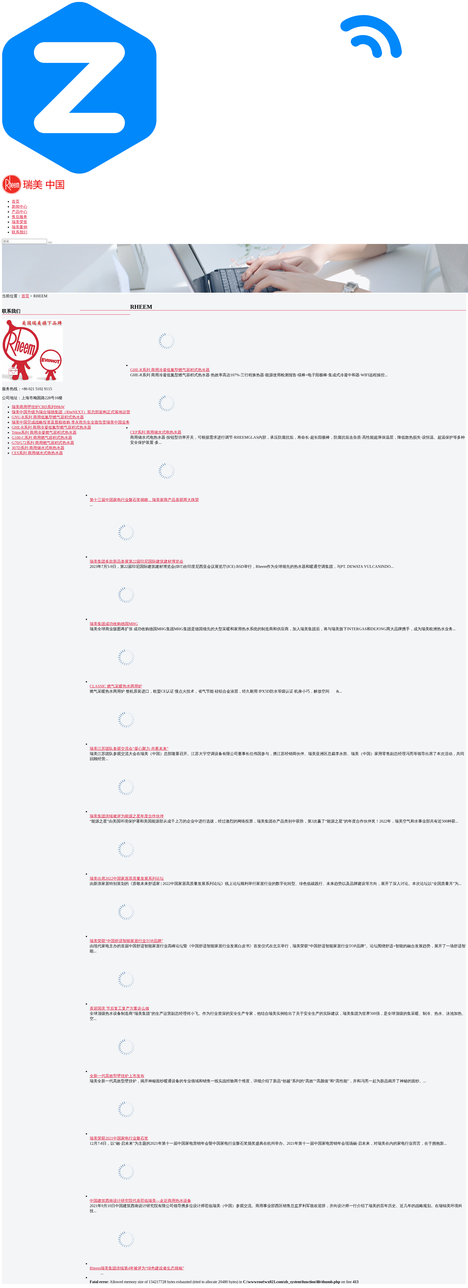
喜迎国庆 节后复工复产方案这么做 (119, 1008)
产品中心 (19, 212)
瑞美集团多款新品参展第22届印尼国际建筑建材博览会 (136, 561)
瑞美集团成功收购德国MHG (114, 624)
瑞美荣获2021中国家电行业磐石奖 (119, 1138)
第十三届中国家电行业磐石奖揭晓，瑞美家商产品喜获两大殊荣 (144, 500)
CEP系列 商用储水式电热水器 (155, 432)
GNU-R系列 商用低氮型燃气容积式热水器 (48, 417)
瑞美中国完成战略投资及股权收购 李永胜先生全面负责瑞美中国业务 (71, 422)
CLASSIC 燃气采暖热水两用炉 (116, 686)
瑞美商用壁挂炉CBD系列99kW (38, 407)
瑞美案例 (19, 227)
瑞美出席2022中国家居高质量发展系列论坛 (127, 878)
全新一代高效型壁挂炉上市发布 (117, 1076)
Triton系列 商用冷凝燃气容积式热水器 (44, 432)
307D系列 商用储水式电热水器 (38, 448)
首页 (16, 201)
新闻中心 (19, 206)
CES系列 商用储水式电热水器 (37, 453)
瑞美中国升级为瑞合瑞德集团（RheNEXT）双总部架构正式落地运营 (71, 412)
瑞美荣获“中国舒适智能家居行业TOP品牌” (126, 941)
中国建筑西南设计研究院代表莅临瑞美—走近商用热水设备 (140, 1201)
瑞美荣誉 (19, 222)
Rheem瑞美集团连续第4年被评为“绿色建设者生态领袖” (137, 1268)
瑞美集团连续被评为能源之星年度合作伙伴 (127, 816)
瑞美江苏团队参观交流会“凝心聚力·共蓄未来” (129, 748)
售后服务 (19, 217)
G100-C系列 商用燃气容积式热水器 (42, 438)
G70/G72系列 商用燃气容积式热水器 (43, 443)
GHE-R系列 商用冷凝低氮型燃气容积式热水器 (51, 427)
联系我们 (19, 232)
